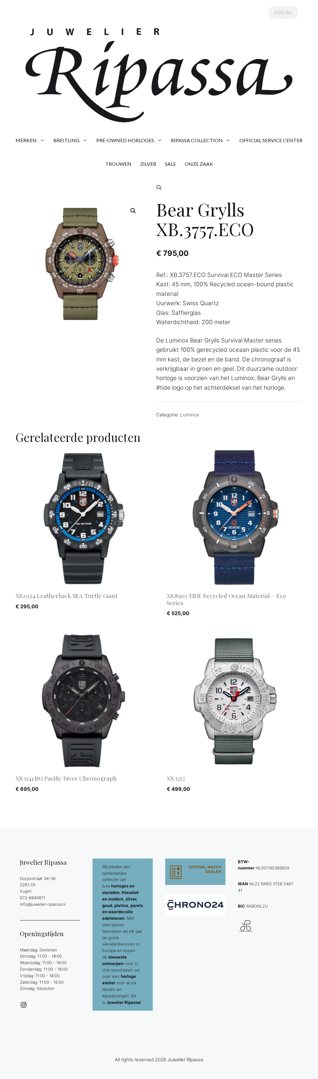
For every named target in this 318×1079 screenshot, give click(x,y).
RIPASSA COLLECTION (197, 140)
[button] (159, 187)
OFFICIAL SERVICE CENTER (270, 140)
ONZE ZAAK (199, 164)
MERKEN (26, 140)
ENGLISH (283, 12)
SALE (170, 164)
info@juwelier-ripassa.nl (43, 904)
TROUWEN (118, 164)
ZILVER (148, 164)
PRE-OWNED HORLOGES (125, 140)
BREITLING (66, 140)
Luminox (189, 415)
